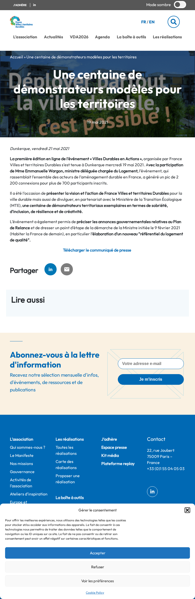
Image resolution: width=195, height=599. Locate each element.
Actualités (53, 36)
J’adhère (109, 439)
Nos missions (21, 463)
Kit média (110, 455)
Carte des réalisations (66, 464)
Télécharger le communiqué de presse (97, 250)
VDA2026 (79, 36)
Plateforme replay (118, 463)
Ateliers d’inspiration (28, 493)
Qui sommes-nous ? (27, 447)
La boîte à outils (131, 36)
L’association (25, 36)
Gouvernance (22, 471)
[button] (187, 510)
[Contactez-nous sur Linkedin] (34, 5)
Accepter (97, 553)
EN (152, 21)
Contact (156, 439)
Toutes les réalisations (66, 450)
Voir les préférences (97, 580)
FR (143, 21)
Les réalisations (167, 36)
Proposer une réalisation (68, 478)
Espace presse (114, 447)
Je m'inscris (150, 379)
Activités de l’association (21, 482)
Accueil (16, 56)
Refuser (97, 566)
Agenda (102, 36)
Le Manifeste (22, 455)
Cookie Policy (95, 592)
